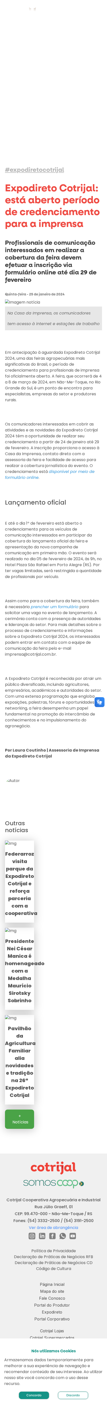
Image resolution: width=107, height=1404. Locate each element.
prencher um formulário (54, 607)
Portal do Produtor (52, 1305)
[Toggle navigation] (97, 10)
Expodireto (52, 1312)
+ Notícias (20, 1119)
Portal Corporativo (52, 1318)
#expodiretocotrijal (34, 170)
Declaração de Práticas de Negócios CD (54, 1263)
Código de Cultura (53, 1268)
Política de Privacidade (53, 1251)
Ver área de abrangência (53, 1227)
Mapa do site (52, 1291)
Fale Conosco (52, 1298)
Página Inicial (52, 1284)
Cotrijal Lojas (52, 1330)
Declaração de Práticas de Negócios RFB (53, 1257)
